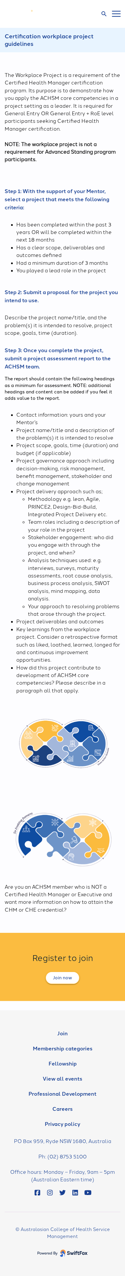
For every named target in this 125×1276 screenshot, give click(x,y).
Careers (62, 1109)
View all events (62, 1079)
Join (62, 1033)
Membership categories (62, 1048)
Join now (62, 977)
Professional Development (62, 1094)
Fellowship (63, 1064)
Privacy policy (62, 1124)
